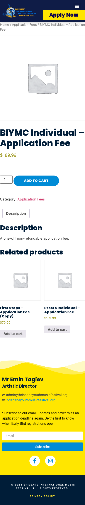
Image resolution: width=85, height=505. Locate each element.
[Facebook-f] (34, 461)
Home (4, 25)
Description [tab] (16, 213)
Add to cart (36, 180)
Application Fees (24, 25)
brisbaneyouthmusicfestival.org (31, 400)
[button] (77, 6)
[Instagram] (50, 461)
